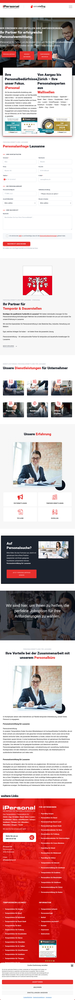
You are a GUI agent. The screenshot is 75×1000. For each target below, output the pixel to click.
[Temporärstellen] (23, 391)
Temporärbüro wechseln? (50, 921)
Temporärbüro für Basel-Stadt (15, 921)
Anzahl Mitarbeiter (8, 199)
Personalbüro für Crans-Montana (53, 843)
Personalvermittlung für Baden (52, 892)
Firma (4, 166)
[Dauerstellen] (43, 391)
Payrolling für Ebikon (48, 858)
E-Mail (41, 175)
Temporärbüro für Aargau (14, 909)
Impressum (49, 997)
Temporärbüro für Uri (12, 963)
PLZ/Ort (41, 166)
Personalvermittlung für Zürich (52, 887)
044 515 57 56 (11, 839)
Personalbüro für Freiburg (50, 834)
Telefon (5, 175)
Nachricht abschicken (16, 244)
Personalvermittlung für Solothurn (53, 868)
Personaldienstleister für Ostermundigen (55, 838)
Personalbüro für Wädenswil (51, 853)
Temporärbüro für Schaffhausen (16, 950)
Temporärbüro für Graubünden (16, 934)
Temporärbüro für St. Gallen (15, 946)
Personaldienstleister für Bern (51, 830)
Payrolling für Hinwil (48, 848)
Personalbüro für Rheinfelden (51, 877)
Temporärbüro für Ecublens (51, 873)
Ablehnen (37, 987)
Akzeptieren (37, 982)
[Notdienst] (43, 413)
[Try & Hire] (67, 391)
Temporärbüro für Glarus (13, 938)
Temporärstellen (14, 389)
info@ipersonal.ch (9, 860)
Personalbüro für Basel (49, 818)
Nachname (42, 158)
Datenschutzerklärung (39, 997)
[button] (72, 965)
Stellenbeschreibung (44, 189)
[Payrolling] (19, 413)
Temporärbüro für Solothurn (51, 882)
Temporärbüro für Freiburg (14, 930)
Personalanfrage (47, 913)
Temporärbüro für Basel (13, 913)
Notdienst (34, 411)
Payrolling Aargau (47, 814)
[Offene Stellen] (67, 413)
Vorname (6, 158)
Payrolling (11, 411)
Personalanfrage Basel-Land (51, 822)
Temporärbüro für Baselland (15, 917)
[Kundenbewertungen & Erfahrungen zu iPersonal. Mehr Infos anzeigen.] (29, 125)
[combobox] (5, 179)
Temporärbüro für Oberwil (50, 863)
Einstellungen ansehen (37, 993)
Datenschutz (45, 934)
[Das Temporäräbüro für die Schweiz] (11, 7)
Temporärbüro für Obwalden (15, 942)
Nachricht (5, 213)
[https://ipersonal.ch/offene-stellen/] (37, 280)
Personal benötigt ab (8, 189)
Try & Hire (59, 389)
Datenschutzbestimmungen (48, 236)
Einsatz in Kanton (43, 199)
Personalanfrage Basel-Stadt (51, 826)
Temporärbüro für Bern (13, 926)
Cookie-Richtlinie (27, 997)
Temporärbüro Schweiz (49, 909)
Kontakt (43, 926)
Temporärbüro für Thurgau (14, 958)
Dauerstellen (36, 389)
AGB (20, 236)
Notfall (43, 917)
